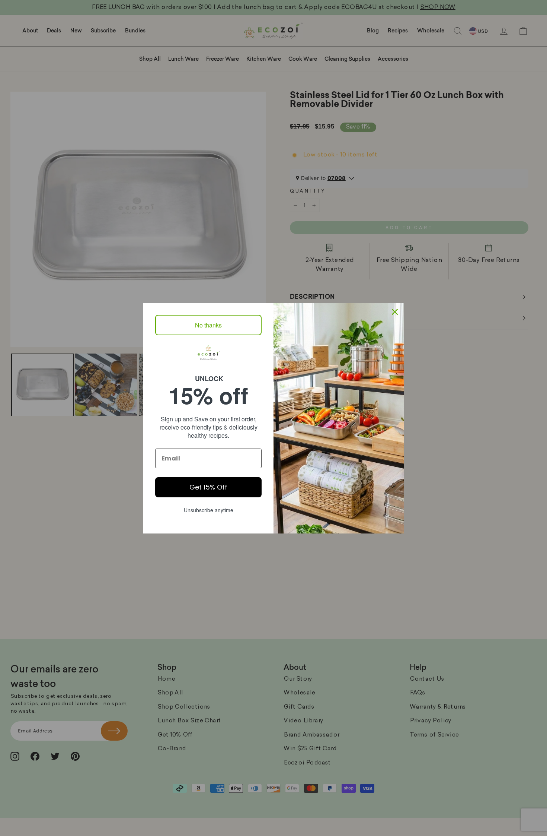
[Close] (395, 312)
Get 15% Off (208, 487)
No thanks (208, 325)
